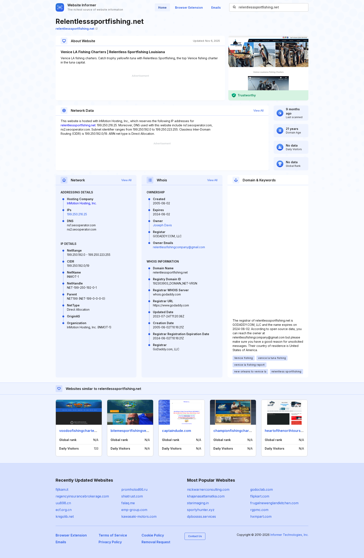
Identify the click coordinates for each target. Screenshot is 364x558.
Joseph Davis (162, 225)
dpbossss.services (201, 516)
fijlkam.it (62, 489)
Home (162, 7)
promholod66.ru (134, 489)
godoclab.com (261, 489)
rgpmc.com (259, 510)
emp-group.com (134, 510)
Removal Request (156, 542)
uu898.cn (63, 503)
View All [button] (258, 110)
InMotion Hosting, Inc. (81, 203)
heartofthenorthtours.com (287, 431)
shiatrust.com (132, 496)
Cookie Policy (153, 535)
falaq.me (128, 503)
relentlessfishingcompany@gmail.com (179, 247)
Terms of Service (113, 535)
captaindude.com (176, 431)
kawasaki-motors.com (139, 516)
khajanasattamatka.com (206, 496)
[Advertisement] (140, 87)
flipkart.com (259, 496)
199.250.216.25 (77, 214)
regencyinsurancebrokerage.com (82, 496)
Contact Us (195, 536)
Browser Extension (189, 7)
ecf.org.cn (64, 510)
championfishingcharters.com (238, 431)
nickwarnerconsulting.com (208, 489)
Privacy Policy (110, 542)
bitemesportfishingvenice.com (136, 431)
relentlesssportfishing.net (75, 28)
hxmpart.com (261, 516)
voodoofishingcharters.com (82, 431)
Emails (216, 7)
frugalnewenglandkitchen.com (274, 503)
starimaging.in (198, 503)
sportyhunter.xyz (200, 510)
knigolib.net (65, 516)
